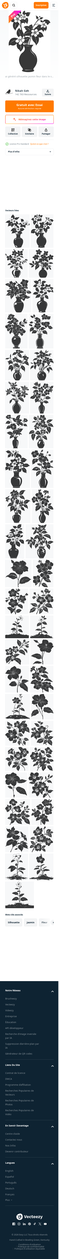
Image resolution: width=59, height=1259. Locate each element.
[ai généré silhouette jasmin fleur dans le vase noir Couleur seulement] (17, 231)
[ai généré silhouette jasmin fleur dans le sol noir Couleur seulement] (17, 868)
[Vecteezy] (5, 5)
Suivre (48, 94)
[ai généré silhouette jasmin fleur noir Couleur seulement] (18, 786)
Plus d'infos (14, 151)
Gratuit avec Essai (29, 106)
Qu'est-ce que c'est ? (39, 144)
